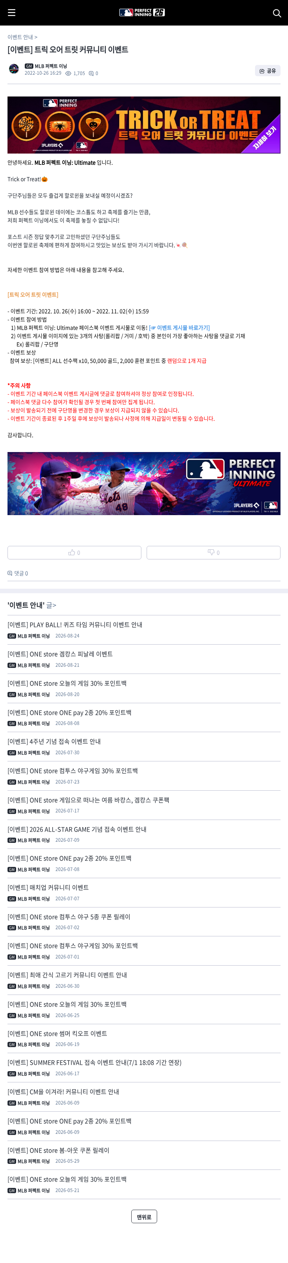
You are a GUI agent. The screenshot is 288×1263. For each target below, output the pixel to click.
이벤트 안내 (20, 37)
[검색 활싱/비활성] (278, 13)
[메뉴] (11, 13)
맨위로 (144, 1217)
